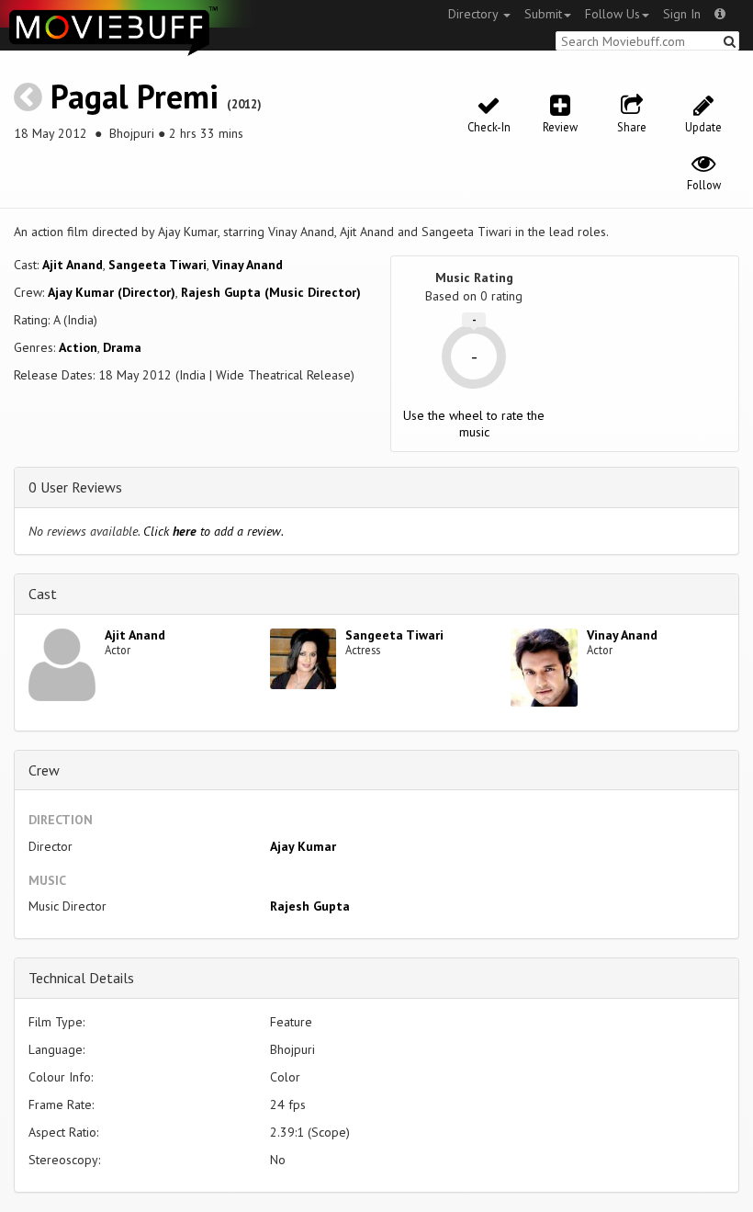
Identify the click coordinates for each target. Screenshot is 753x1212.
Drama (122, 347)
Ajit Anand (72, 264)
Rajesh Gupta (310, 906)
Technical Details (81, 977)
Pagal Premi (135, 96)
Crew (44, 770)
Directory (474, 14)
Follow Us (612, 14)
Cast (42, 593)
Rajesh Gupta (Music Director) (271, 292)
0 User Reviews (75, 487)
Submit (543, 14)
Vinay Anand (247, 264)
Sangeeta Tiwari (157, 264)
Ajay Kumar (303, 846)
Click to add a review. (213, 531)
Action (78, 347)
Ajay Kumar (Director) (111, 292)
